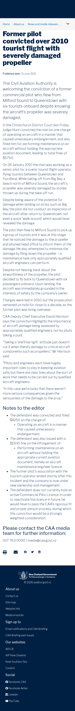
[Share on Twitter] (32, 552)
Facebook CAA (17, 681)
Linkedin (13, 694)
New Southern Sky (16, 661)
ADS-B (9, 648)
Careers (10, 668)
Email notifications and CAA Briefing (26, 628)
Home (6, 24)
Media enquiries (14, 615)
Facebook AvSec (18, 688)
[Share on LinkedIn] (39, 552)
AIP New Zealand (15, 655)
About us (19, 24)
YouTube (13, 700)
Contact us (11, 595)
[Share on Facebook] (25, 552)
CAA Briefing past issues (19, 635)
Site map (10, 602)
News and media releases (43, 24)
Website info (12, 608)
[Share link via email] (16, 552)
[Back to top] (65, 701)
